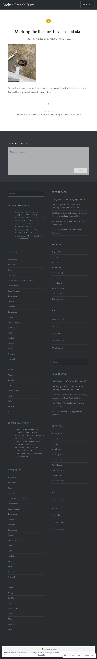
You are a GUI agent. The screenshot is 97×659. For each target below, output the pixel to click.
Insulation (12, 338)
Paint (10, 348)
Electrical (11, 306)
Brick (10, 270)
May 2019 (55, 262)
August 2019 (57, 251)
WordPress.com (58, 348)
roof (9, 364)
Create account (58, 319)
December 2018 (58, 283)
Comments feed (58, 340)
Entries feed (56, 333)
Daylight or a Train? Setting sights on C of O (69, 199)
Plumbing (12, 354)
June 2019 (55, 257)
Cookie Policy (41, 655)
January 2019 (57, 278)
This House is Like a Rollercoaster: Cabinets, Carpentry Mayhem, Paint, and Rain (69, 214)
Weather (11, 406)
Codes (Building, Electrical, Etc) (20, 280)
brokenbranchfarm (44, 39)
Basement (12, 264)
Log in (54, 326)
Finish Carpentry (14, 322)
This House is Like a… (23, 217)
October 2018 (57, 293)
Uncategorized (14, 390)
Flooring (11, 327)
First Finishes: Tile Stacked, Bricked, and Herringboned (68, 223)
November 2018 (58, 288)
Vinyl (10, 395)
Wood (10, 411)
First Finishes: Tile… (23, 235)
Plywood (11, 359)
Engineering (12, 312)
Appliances (12, 259)
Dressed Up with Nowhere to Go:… (29, 219)
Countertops (13, 285)
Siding (10, 375)
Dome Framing (14, 291)
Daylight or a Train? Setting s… (27, 214)
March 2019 (56, 267)
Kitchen (11, 343)
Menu (89, 4)
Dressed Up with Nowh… (25, 211)
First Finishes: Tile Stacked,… (26, 231)
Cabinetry (12, 275)
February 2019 (57, 272)
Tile (9, 385)
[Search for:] (26, 193)
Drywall (11, 301)
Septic (10, 369)
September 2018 (58, 299)
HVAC (10, 333)
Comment (80, 170)
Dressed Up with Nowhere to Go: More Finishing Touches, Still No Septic (67, 206)
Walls (10, 401)
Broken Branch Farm (18, 4)
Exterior (11, 317)
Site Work (12, 380)
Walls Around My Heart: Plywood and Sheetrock (67, 231)
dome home (12, 296)
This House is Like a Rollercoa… (28, 225)
